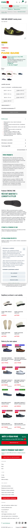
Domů (2, 11)
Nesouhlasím (14, 276)
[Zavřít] (24, 249)
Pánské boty (10, 11)
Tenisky (15, 11)
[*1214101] (20, 415)
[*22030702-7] (20, 304)
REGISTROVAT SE (14, 442)
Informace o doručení (6, 143)
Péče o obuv (4, 512)
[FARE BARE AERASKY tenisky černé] (9, 73)
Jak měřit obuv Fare (5, 84)
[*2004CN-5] (7, 324)
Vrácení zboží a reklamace (9, 498)
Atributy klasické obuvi (6, 507)
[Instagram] (19, 523)
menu (26, 2)
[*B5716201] (7, 350)
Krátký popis (4, 119)
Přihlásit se (10, 9)
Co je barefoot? (5, 509)
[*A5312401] (7, 394)
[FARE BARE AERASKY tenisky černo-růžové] (4, 73)
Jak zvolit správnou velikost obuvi (9, 505)
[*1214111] (7, 415)
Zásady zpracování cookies (7, 494)
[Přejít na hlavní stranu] (5, 3)
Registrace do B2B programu (12, 457)
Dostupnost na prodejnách (7, 108)
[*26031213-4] (7, 304)
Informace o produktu (7, 140)
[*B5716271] (20, 350)
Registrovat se (17, 9)
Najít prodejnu (6, 523)
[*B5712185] (20, 372)
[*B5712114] (20, 394)
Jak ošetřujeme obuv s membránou (9, 516)
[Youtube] (25, 523)
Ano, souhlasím (14, 273)
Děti (2, 468)
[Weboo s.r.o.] (24, 527)
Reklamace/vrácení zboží (7, 488)
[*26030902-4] (20, 324)
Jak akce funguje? (13, 65)
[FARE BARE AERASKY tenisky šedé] (4, 79)
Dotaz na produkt (21, 149)
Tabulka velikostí (5, 105)
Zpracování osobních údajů (7, 492)
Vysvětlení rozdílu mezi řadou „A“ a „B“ (10, 518)
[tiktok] (22, 523)
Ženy (2, 464)
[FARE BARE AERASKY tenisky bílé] (15, 73)
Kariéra (3, 477)
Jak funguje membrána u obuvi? (8, 514)
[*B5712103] (7, 372)
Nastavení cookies (14, 279)
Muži (6, 11)
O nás (2, 475)
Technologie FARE (5, 146)
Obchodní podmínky (6, 486)
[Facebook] (16, 523)
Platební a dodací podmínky (7, 490)
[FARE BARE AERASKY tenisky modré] (20, 73)
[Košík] (22, 2)
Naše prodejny (4, 479)
